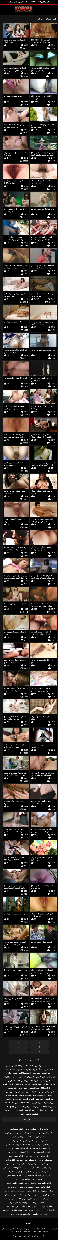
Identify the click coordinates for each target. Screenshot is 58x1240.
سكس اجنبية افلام (48, 1210)
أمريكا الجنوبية (37, 1103)
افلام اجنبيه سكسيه (31, 1167)
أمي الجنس (40, 1077)
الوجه (5, 1084)
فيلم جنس (18, 1195)
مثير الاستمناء (10, 1069)
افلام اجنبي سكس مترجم (18, 1148)
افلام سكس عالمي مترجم (40, 1148)
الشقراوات (6, 1077)
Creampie (45, 1088)
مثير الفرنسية (49, 1103)
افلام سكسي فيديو (42, 1187)
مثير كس (36, 1073)
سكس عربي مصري (25, 1187)
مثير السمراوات (23, 1081)
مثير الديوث (49, 1099)
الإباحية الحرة (10, 1160)
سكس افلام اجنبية (48, 1167)
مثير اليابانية (46, 1073)
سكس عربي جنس (33, 1164)
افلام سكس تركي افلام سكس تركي (37, 1175)
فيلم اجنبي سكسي (40, 1214)
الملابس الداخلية (32, 1114)
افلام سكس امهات (42, 1156)
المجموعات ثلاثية (39, 1095)
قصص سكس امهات (15, 1183)
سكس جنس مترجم (45, 1191)
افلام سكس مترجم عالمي (42, 1144)
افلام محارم (31, 1191)
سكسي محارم (34, 1198)
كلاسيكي (8, 1099)
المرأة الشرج (38, 1069)
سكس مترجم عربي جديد (20, 1214)
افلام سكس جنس (14, 1175)
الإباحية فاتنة (51, 1077)
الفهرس (29, 1223)
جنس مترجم (7, 1195)
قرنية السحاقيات (49, 1084)
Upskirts (8, 1103)
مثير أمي (39, 1099)
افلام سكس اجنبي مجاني (18, 1152)
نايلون (49, 1095)
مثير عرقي (12, 1081)
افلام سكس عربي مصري (40, 1152)
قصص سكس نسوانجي (38, 1140)
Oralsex (29, 1066)
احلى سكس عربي (46, 1160)
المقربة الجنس (28, 1099)
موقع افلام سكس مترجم (26, 1133)
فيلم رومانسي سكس (15, 1164)
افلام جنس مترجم (23, 1144)
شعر (25, 1088)
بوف (20, 1088)
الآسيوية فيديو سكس (15, 2)
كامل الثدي (49, 1069)
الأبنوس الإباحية (11, 1095)
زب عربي (12, 1187)
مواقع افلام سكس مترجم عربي (18, 1206)
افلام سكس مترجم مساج (29, 1060)
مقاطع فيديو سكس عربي (15, 1191)
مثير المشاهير (31, 1092)
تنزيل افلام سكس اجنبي (39, 1202)
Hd (33, 2)
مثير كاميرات (8, 1092)
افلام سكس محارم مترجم (27, 1160)
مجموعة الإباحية (25, 1095)
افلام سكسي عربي (45, 1133)
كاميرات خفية (45, 1081)
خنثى (6, 1107)
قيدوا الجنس (49, 1092)
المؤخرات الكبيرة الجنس (14, 1110)
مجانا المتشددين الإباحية (14, 1066)
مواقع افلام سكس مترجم (16, 1198)
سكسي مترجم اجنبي (32, 1195)
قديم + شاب (12, 1073)
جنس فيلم (29, 1156)
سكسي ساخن (30, 1129)
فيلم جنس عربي (49, 1195)
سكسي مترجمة (40, 1137)
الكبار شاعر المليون (24, 1069)
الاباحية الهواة (44, 2)
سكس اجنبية (47, 1198)
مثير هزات (42, 1110)
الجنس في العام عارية (26, 1077)
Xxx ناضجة (48, 1066)
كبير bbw (34, 1081)
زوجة (14, 1077)
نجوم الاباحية (19, 1092)
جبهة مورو (38, 1066)
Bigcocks (25, 1103)
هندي (17, 1103)
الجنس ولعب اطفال (22, 1084)
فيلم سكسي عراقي (19, 1140)
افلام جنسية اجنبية (16, 1156)
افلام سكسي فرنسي (41, 1171)
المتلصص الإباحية (25, 1073)
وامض (41, 1092)
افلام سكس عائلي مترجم (22, 1137)
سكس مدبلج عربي (23, 1171)
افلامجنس (10, 1144)
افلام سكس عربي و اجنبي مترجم (38, 1183)
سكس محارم (43, 1129)
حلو (26, 2)
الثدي (11, 1084)
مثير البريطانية (26, 1107)
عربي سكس (37, 1179)
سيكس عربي (10, 1133)
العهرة (22, 1114)
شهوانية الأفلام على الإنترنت (43, 1107)
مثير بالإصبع (14, 1107)
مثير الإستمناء (34, 1088)
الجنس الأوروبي (31, 1110)
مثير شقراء (17, 1099)
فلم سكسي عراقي (31, 1210)
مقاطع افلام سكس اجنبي (12, 1167)
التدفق (50, 1110)
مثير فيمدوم (12, 1088)
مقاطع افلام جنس (23, 1179)
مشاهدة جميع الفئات (29, 1119)
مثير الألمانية (36, 1084)
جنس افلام (46, 1164)
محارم (11, 1171)
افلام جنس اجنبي (16, 1129)
